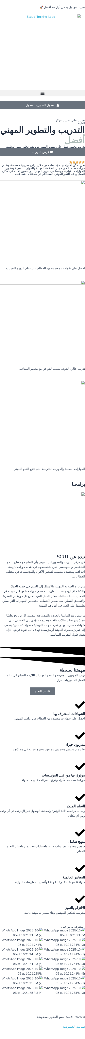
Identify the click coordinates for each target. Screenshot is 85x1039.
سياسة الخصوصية (73, 1026)
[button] (42, 93)
